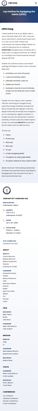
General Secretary (9, 273)
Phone (8, 220)
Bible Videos (7, 314)
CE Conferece (8, 396)
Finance (5, 286)
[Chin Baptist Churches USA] (7, 195)
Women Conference (10, 401)
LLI (3, 344)
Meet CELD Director (10, 326)
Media (5, 289)
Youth (5, 301)
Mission (5, 294)
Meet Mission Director (10, 351)
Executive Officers (9, 283)
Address (9, 210)
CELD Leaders (7, 329)
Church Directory (9, 256)
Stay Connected (9, 241)
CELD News (7, 320)
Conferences (9, 392)
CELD (4, 281)
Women (6, 299)
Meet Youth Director (10, 373)
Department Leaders (10, 354)
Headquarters (8, 203)
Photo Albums (8, 383)
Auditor (5, 276)
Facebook (7, 243)
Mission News (7, 360)
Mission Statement (10, 261)
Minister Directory (9, 259)
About (6, 250)
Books (5, 317)
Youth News (7, 385)
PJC (4, 296)
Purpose (6, 264)
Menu (35, 3)
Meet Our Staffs (9, 291)
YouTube (14, 243)
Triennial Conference (10, 398)
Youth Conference (9, 403)
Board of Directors (9, 278)
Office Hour (10, 228)
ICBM (4, 342)
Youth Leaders (8, 376)
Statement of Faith (10, 267)
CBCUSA (12, 3)
